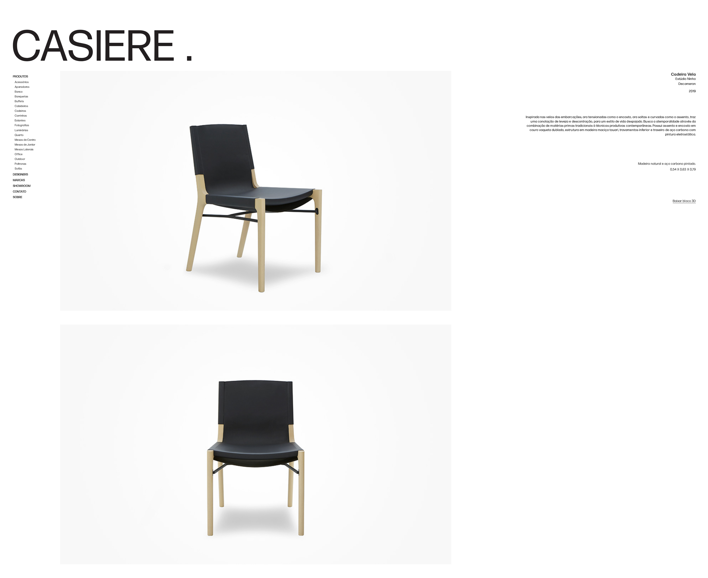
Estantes (20, 120)
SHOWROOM (21, 186)
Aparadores (22, 87)
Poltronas (20, 164)
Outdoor (20, 159)
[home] (102, 45)
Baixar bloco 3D (684, 201)
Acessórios (22, 82)
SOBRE (17, 197)
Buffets (19, 101)
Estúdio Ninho (686, 79)
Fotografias (22, 125)
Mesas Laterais (24, 149)
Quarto (19, 135)
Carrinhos (21, 116)
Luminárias (21, 130)
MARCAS (19, 180)
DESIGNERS (20, 174)
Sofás (18, 168)
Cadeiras (20, 111)
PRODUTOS (20, 76)
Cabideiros (21, 106)
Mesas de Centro (25, 140)
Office (19, 154)
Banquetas (21, 96)
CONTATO (19, 192)
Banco (19, 92)
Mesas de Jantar (25, 144)
